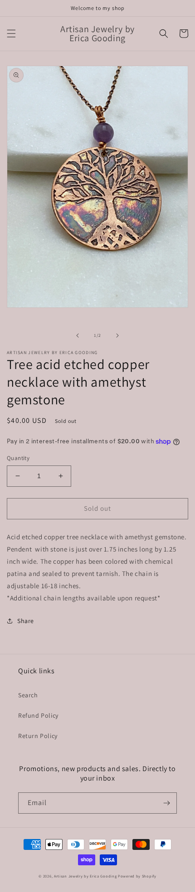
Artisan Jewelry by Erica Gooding (85, 875)
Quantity (18, 458)
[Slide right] (117, 335)
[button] (11, 33)
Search (28, 695)
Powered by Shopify (137, 875)
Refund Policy (38, 715)
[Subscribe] (166, 803)
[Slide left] (78, 335)
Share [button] (25, 621)
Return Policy (38, 736)
